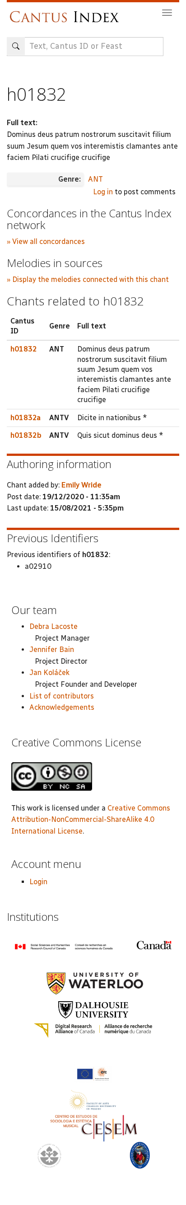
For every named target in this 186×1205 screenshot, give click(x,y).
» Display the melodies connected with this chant (88, 279)
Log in (103, 192)
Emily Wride (81, 485)
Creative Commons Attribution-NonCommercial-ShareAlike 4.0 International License (90, 819)
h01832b (26, 435)
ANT (95, 179)
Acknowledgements (61, 707)
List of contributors (61, 696)
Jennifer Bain (51, 649)
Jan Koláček (49, 672)
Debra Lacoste (53, 626)
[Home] (66, 12)
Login (38, 881)
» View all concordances (46, 241)
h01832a (25, 417)
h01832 (23, 349)
